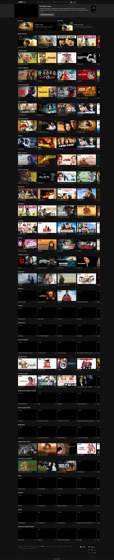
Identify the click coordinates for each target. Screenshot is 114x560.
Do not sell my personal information (29, 548)
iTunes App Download (83, 547)
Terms (47, 546)
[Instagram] (89, 550)
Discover (50, 2)
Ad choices (70, 546)
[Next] (96, 40)
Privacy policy (53, 546)
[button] (47, 14)
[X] (95, 550)
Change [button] (94, 552)
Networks (74, 2)
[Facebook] (92, 550)
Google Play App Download (92, 547)
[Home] (22, 2)
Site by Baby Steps (92, 556)
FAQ (19, 548)
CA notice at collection (62, 546)
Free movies (58, 2)
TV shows (66, 2)
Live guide (42, 2)
